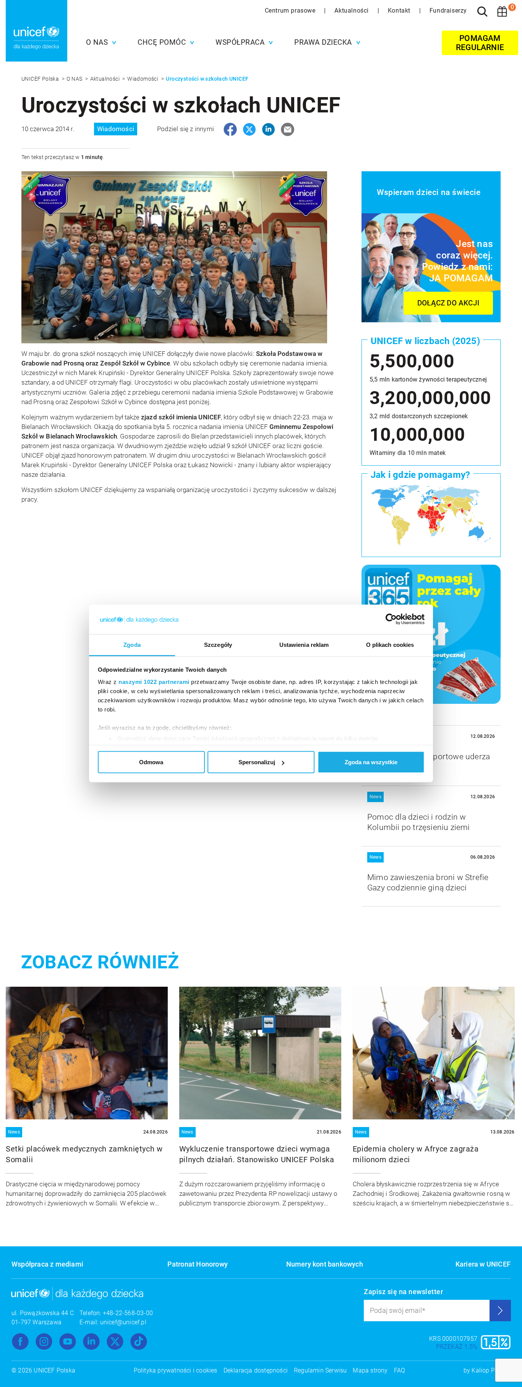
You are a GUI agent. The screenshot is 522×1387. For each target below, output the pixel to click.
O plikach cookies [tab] (390, 644)
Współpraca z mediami (47, 1264)
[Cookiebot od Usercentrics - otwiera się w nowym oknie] (391, 619)
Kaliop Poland (491, 1370)
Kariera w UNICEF (483, 1264)
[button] (99, 42)
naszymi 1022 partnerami (154, 681)
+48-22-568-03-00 (128, 1313)
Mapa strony (370, 1370)
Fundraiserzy (448, 10)
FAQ (399, 1370)
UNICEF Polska (40, 79)
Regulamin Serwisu (320, 1370)
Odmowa (151, 762)
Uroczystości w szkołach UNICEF (207, 79)
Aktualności (352, 10)
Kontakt (400, 10)
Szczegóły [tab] (218, 644)
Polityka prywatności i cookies (175, 1370)
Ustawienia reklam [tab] (304, 644)
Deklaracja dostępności (256, 1370)
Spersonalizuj (256, 762)
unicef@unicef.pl (123, 1322)
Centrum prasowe (291, 10)
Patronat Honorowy (197, 1264)
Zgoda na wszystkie (371, 762)
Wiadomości (143, 79)
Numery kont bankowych (324, 1264)
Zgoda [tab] (132, 644)
